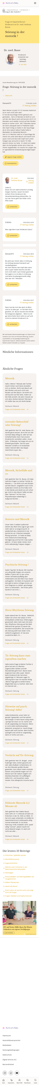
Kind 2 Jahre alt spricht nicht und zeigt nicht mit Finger (19, 891)
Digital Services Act (9, 1060)
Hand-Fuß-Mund (11, 886)
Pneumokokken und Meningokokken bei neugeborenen (19, 878)
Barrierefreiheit (8, 1064)
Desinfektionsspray (12, 859)
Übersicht (8, 96)
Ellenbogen (9, 873)
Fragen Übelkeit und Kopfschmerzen (18, 896)
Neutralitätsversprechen (11, 1040)
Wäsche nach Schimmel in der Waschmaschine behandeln (16, 868)
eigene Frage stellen (14, 157)
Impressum (7, 1036)
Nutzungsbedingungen (11, 1050)
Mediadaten (7, 1045)
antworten (13, 207)
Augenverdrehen (11, 863)
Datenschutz (7, 1055)
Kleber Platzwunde (12, 882)
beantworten (12, 163)
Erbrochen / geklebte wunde (15, 855)
